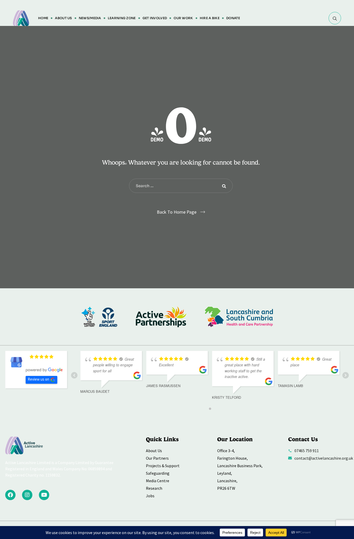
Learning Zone (122, 18)
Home (43, 18)
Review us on (38, 379)
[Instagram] (27, 495)
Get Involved (155, 18)
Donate (233, 18)
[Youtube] (44, 495)
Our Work (183, 18)
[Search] (335, 18)
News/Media (90, 18)
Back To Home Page (176, 212)
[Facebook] (10, 495)
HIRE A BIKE (210, 18)
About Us (63, 18)
